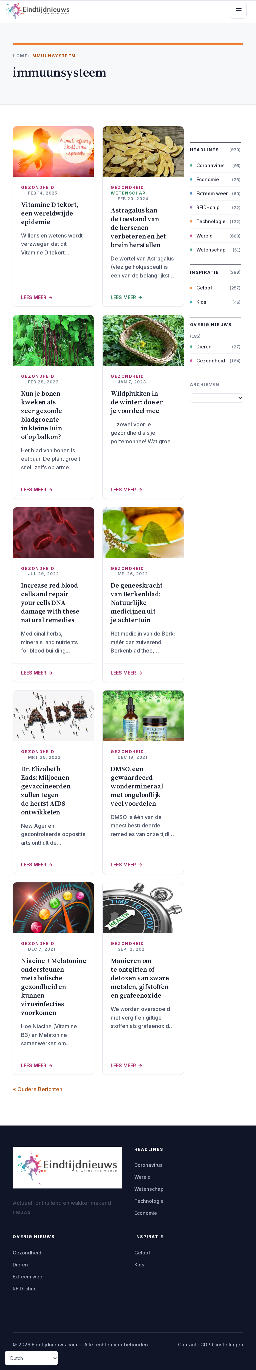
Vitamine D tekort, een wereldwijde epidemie (49, 213)
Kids (201, 302)
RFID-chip (208, 207)
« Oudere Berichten (37, 1089)
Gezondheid (37, 187)
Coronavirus (210, 165)
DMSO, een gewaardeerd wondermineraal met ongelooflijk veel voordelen (137, 786)
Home (20, 55)
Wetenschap (128, 193)
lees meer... (53, 297)
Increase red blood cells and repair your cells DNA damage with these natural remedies (50, 603)
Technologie (211, 221)
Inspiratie (204, 272)
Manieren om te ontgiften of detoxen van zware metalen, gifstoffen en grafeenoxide (140, 978)
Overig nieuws (211, 324)
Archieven (205, 384)
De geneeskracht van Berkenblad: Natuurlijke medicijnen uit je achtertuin (136, 603)
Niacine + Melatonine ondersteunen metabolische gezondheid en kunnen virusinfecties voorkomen (53, 986)
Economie (207, 179)
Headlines (204, 149)
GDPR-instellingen (221, 1344)
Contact (187, 1344)
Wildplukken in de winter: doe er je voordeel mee (137, 402)
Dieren (204, 346)
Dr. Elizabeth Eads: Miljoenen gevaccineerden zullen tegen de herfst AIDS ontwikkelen (45, 790)
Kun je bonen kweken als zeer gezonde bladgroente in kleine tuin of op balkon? (41, 415)
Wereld (204, 235)
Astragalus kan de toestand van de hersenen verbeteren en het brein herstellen (138, 227)
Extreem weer (212, 193)
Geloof (204, 287)
